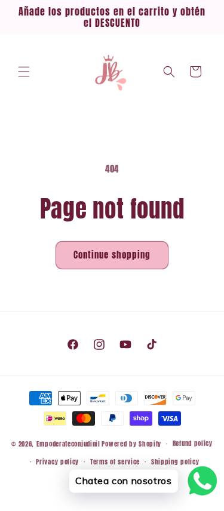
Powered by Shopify (131, 444)
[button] (24, 72)
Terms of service (115, 462)
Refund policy (193, 443)
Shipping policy (175, 462)
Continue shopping (112, 254)
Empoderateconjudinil (68, 444)
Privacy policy (57, 462)
